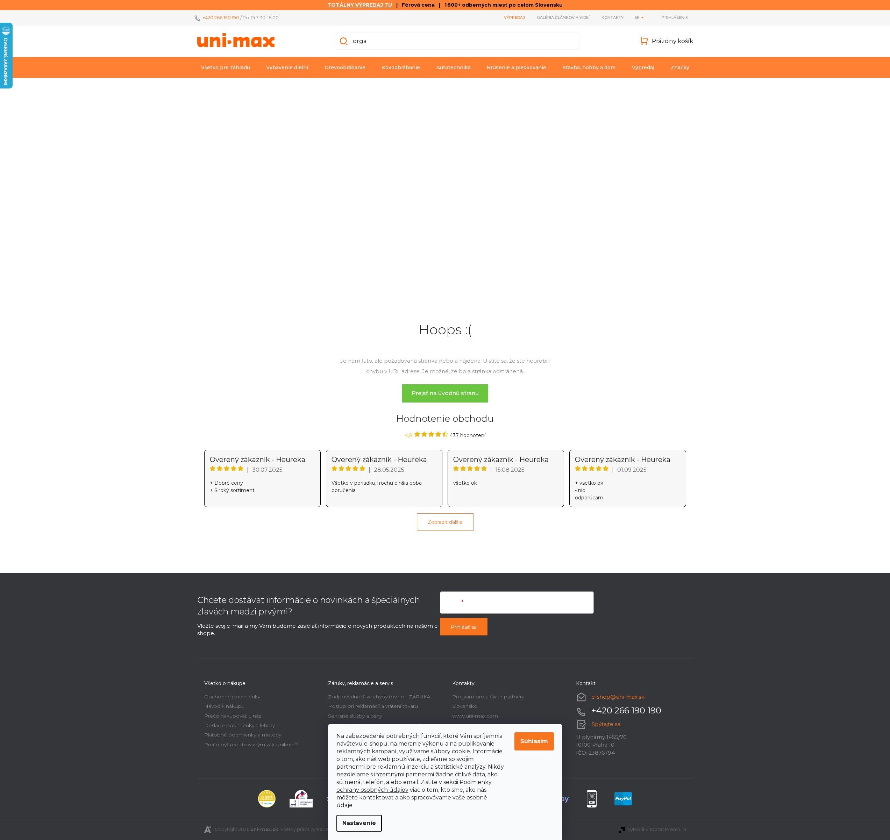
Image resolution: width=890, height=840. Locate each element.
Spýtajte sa (606, 724)
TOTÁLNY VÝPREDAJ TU (359, 5)
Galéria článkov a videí (563, 17)
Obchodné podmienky (232, 696)
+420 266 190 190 (220, 17)
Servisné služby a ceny (355, 716)
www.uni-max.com (475, 716)
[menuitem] (225, 67)
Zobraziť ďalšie (445, 522)
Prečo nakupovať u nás (232, 716)
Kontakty (612, 17)
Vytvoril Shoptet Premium (656, 829)
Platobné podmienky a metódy (242, 735)
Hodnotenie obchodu (445, 418)
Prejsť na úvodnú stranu (445, 393)
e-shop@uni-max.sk (617, 696)
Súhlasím (534, 741)
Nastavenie (359, 823)
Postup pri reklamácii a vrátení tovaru (373, 706)
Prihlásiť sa (464, 627)
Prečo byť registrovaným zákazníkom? (251, 744)
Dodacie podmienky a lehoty (239, 725)
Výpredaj (514, 17)
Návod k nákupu (224, 706)
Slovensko (464, 706)
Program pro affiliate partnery (488, 696)
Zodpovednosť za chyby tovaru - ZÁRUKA (379, 696)
